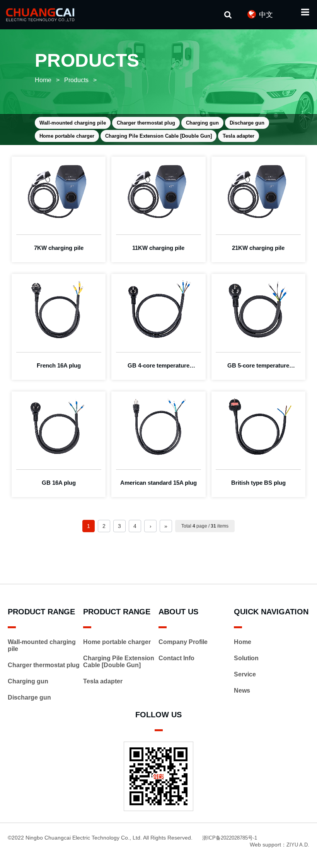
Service (245, 674)
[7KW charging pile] (59, 192)
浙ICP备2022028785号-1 (229, 838)
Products (76, 80)
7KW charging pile (59, 248)
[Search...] (228, 14)
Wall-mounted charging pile (72, 123)
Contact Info (176, 658)
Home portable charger (66, 136)
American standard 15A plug (158, 482)
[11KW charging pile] (158, 192)
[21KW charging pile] (258, 192)
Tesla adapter (238, 136)
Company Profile (183, 642)
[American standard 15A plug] (158, 426)
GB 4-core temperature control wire (158, 367)
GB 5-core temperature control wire (258, 367)
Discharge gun (247, 123)
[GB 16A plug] (59, 426)
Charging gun (202, 123)
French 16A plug (59, 365)
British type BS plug (258, 482)
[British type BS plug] (258, 426)
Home (43, 80)
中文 (266, 15)
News (242, 690)
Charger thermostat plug (146, 123)
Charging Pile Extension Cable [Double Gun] (158, 136)
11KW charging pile (158, 248)
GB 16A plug (59, 482)
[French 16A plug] (59, 309)
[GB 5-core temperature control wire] (258, 309)
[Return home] (45, 15)
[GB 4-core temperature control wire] (158, 309)
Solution (246, 658)
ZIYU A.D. (297, 845)
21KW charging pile (258, 248)
